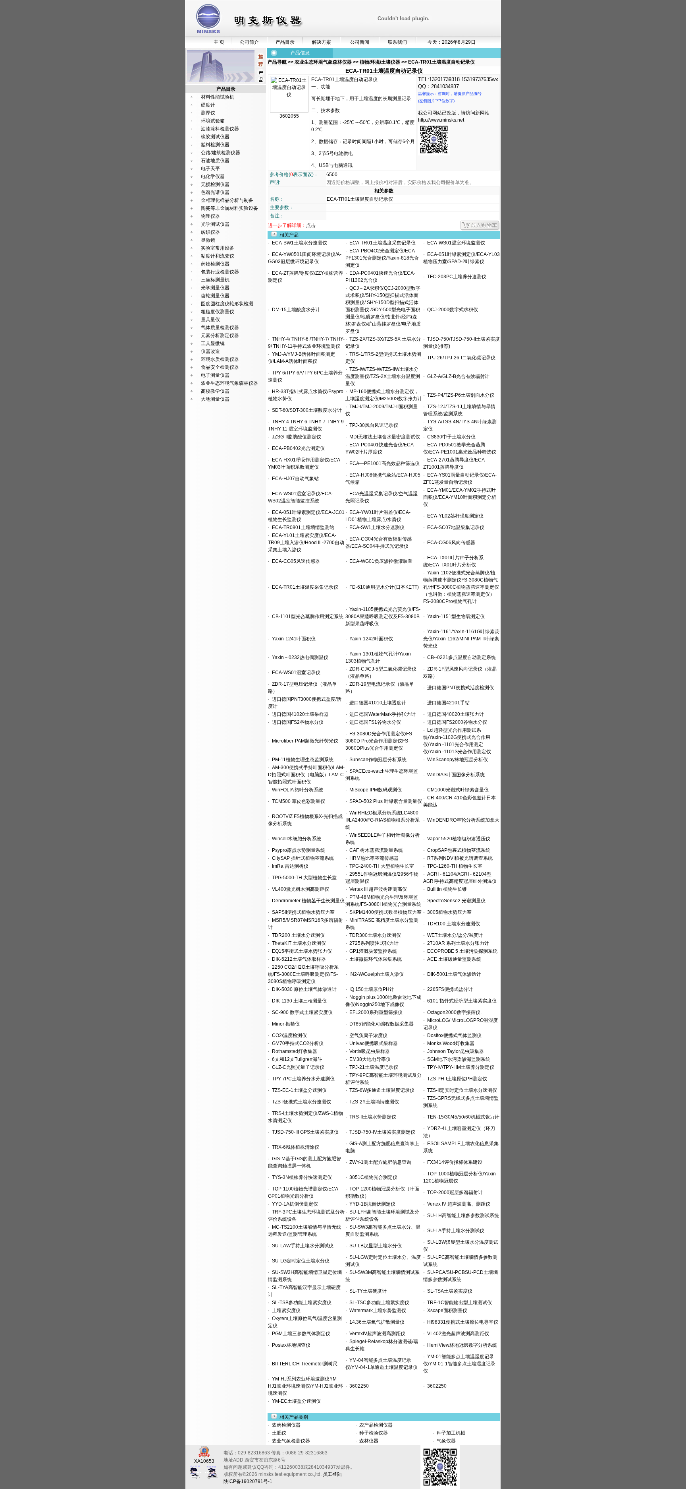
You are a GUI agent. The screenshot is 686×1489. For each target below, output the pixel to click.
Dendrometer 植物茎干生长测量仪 (307, 900)
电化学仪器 (213, 176)
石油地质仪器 (215, 160)
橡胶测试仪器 (215, 137)
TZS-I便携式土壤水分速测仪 (300, 1102)
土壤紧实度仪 (285, 1310)
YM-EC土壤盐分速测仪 (295, 1401)
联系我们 (397, 42)
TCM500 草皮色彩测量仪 (297, 801)
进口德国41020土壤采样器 (299, 714)
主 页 (219, 42)
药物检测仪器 (215, 264)
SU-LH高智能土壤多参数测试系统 (462, 1215)
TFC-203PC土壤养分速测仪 (455, 276)
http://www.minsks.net (441, 120)
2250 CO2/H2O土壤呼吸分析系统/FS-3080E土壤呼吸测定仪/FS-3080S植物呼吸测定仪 (303, 974)
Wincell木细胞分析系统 (295, 838)
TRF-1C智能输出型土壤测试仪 (458, 1302)
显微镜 (208, 240)
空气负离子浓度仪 (367, 1035)
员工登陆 (332, 1474)
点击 (311, 225)
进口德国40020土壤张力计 (454, 714)
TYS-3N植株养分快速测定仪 (301, 1177)
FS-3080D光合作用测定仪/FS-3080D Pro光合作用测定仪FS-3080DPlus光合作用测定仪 (379, 741)
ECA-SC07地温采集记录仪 (454, 527)
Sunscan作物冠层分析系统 (377, 759)
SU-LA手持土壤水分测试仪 (454, 1230)
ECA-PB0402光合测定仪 (297, 448)
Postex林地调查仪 (290, 1345)
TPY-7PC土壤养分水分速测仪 (302, 1079)
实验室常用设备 (217, 248)
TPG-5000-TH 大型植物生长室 (303, 877)
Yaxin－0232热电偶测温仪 (299, 657)
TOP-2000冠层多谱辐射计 (454, 1192)
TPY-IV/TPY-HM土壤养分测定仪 (459, 1067)
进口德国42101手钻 (447, 703)
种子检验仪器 (373, 1433)
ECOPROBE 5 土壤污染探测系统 (461, 951)
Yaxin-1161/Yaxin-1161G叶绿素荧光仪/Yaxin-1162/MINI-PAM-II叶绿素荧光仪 (461, 639)
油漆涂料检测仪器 (220, 129)
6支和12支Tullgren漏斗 (296, 1059)
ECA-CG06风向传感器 (450, 542)
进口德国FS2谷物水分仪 (297, 722)
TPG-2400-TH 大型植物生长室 (380, 866)
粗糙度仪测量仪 (217, 311)
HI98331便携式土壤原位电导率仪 (461, 1322)
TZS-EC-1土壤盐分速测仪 (298, 1090)
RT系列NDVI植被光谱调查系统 (459, 858)
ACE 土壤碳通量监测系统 (453, 959)
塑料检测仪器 (215, 144)
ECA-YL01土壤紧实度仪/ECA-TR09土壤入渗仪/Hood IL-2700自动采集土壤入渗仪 (306, 543)
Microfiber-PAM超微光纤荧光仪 (304, 741)
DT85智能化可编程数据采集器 (380, 1024)
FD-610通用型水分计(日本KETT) (383, 587)
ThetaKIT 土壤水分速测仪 (298, 943)
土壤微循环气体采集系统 (374, 959)
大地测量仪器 (215, 399)
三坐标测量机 (215, 280)
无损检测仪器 (215, 184)
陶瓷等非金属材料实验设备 (229, 208)
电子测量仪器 (215, 375)
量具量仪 (210, 319)
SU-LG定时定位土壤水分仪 (300, 1261)
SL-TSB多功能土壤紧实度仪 (300, 1302)
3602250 (358, 1386)
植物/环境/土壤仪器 (379, 62)
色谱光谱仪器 (215, 192)
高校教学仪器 (215, 391)
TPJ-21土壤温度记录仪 (372, 1067)
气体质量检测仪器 (220, 327)
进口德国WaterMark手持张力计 (381, 714)
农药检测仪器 (286, 1425)
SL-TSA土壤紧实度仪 (448, 1291)
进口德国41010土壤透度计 (376, 703)
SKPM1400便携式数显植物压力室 (384, 912)
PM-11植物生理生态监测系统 (301, 759)
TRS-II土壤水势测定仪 (371, 1117)
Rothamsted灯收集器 (293, 1051)
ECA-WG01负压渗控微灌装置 (379, 561)
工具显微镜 (213, 343)
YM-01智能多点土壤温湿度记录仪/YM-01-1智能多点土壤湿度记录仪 (459, 1364)
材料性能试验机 (217, 97)
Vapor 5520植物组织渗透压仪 (457, 838)
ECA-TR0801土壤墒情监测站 (302, 527)
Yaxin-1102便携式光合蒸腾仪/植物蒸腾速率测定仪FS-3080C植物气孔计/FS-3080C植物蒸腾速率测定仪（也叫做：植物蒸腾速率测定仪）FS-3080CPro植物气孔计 (461, 587)
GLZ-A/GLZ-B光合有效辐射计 (457, 376)
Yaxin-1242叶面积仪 (370, 639)
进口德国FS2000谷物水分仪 (456, 722)
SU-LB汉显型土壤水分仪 (374, 1246)
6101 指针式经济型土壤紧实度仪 (461, 1001)
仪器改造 (210, 351)
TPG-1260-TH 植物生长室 (453, 866)
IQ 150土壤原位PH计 (370, 989)
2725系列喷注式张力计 (373, 943)
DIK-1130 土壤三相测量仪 (298, 1001)
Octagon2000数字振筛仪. (453, 1012)
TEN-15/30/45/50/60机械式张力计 (462, 1117)
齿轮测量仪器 (215, 296)
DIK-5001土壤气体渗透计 (453, 974)
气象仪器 (445, 1441)
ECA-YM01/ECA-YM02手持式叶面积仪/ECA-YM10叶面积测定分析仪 (459, 497)
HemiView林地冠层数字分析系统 (461, 1345)
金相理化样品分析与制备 (227, 200)
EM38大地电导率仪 (369, 1059)
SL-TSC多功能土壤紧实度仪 (378, 1302)
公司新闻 (359, 42)
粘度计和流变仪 (217, 256)
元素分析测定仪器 (220, 335)
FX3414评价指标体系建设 (453, 1162)
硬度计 (208, 105)
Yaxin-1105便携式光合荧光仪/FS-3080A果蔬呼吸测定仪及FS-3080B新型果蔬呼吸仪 (382, 616)
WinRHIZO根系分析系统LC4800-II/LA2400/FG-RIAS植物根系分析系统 (382, 820)
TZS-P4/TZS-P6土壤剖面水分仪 (459, 395)
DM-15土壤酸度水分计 (295, 309)
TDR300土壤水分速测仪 (374, 935)
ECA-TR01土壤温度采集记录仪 (381, 243)
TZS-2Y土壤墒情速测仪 (373, 1102)
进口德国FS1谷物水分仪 (374, 722)
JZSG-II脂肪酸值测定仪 (295, 437)
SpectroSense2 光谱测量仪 (455, 900)
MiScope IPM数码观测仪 (374, 790)
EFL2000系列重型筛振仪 (375, 1012)
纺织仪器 (210, 232)
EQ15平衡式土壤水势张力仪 (301, 951)
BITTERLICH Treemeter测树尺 (303, 1364)
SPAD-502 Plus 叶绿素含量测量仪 (384, 801)
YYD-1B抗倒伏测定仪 (371, 1204)
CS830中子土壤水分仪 (450, 437)
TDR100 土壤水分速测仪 (452, 924)
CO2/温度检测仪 (288, 1035)
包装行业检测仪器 (220, 272)
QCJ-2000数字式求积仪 (451, 309)
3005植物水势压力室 (448, 912)
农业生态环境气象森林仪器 (229, 383)
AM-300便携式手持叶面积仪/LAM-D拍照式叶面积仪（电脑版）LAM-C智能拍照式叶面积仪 (306, 775)
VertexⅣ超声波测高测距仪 (376, 1333)
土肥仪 (278, 1433)
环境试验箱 (213, 121)
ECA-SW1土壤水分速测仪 (298, 243)
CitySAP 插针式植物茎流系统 (302, 858)
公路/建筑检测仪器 (220, 152)
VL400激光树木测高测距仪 (299, 889)
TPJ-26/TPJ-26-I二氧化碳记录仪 (460, 358)
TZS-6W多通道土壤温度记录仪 (380, 1090)
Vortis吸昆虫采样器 (368, 1051)
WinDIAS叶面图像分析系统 (455, 774)
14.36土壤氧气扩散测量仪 (376, 1322)
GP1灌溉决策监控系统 (372, 951)
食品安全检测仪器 (220, 367)
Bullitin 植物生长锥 (446, 889)
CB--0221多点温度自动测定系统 (460, 657)
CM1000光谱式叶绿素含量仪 (457, 790)
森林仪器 (368, 1441)
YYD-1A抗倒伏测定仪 (294, 1204)
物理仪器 (210, 216)
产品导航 (278, 62)
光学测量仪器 (215, 288)
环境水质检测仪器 (220, 359)
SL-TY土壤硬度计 (367, 1291)
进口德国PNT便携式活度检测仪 (459, 687)
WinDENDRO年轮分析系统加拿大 (462, 820)
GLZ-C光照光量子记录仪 (297, 1067)
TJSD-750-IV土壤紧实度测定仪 (381, 1132)
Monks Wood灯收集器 (449, 1043)
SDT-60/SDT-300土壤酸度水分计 (306, 410)
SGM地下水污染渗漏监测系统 (457, 1059)
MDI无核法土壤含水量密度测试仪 (383, 437)
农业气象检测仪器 (290, 1441)
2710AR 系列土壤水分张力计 (457, 943)
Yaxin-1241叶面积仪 (293, 639)
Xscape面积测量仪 (446, 1310)
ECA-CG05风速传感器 (295, 561)
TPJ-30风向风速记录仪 (372, 425)
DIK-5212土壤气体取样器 (298, 959)
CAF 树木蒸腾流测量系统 (375, 850)
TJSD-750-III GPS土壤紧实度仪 (304, 1132)
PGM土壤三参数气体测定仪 (300, 1333)
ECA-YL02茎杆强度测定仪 (454, 516)
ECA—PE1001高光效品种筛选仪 (383, 463)
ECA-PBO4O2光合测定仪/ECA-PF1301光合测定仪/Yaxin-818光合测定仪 (382, 258)
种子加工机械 (450, 1433)
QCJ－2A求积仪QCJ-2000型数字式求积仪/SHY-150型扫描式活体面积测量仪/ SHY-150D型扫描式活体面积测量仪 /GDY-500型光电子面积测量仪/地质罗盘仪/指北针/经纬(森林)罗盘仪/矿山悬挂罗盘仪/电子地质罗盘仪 (383, 309)
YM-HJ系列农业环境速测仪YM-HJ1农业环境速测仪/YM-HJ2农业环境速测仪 (305, 1386)
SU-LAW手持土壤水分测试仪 (301, 1246)
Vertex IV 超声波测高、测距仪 (457, 1204)
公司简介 (249, 42)
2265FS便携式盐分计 (449, 989)
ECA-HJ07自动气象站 (294, 478)
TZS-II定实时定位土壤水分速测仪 (461, 1090)
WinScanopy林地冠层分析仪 (456, 759)
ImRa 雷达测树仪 (289, 866)
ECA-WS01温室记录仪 (295, 672)
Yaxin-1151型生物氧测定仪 (455, 616)
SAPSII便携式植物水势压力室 (302, 912)
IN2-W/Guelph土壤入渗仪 (375, 974)
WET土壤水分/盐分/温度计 (454, 935)
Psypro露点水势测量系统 (297, 850)
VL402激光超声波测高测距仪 (457, 1333)
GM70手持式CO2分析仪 (297, 1043)
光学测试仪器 (215, 224)
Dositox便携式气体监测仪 (453, 1035)
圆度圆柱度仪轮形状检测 (227, 303)
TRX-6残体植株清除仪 (294, 1147)
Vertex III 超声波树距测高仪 (377, 889)
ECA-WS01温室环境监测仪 (455, 243)
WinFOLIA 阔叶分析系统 (296, 790)
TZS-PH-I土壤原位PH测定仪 (456, 1079)
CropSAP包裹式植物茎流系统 (457, 850)
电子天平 (210, 168)
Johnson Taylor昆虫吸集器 (454, 1051)
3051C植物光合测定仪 (372, 1177)
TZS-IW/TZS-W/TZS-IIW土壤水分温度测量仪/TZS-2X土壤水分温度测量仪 (382, 376)
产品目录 (285, 42)
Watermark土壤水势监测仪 (376, 1310)
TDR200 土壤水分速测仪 (297, 935)
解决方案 (321, 42)
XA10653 (204, 1461)
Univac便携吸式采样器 (372, 1043)
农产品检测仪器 (375, 1425)
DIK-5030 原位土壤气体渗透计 (303, 989)
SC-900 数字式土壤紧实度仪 (301, 1012)
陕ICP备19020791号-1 (248, 1481)
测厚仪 (208, 113)
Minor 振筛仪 (285, 1024)
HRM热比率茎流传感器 (373, 858)
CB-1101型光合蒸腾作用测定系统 (306, 616)
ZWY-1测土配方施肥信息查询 (379, 1162)
